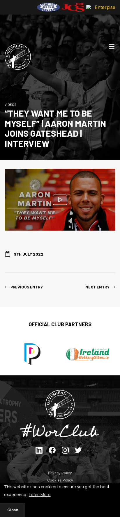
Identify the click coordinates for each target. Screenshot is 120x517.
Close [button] (12, 509)
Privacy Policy (60, 473)
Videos (11, 104)
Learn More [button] (40, 494)
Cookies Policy (60, 480)
